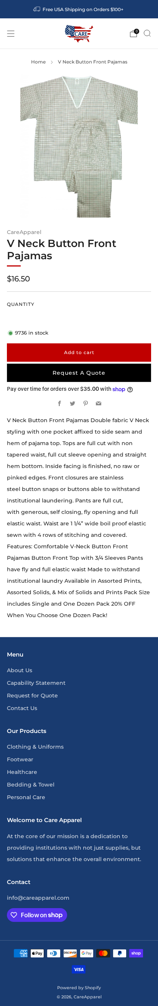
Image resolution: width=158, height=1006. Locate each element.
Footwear (20, 759)
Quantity (21, 304)
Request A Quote (79, 372)
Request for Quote (32, 695)
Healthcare (22, 772)
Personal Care (26, 797)
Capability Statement (36, 682)
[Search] (147, 33)
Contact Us (22, 708)
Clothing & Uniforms (35, 746)
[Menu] (11, 33)
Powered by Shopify (79, 987)
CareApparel (24, 232)
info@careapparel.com (38, 897)
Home (38, 62)
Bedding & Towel (30, 784)
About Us (19, 670)
